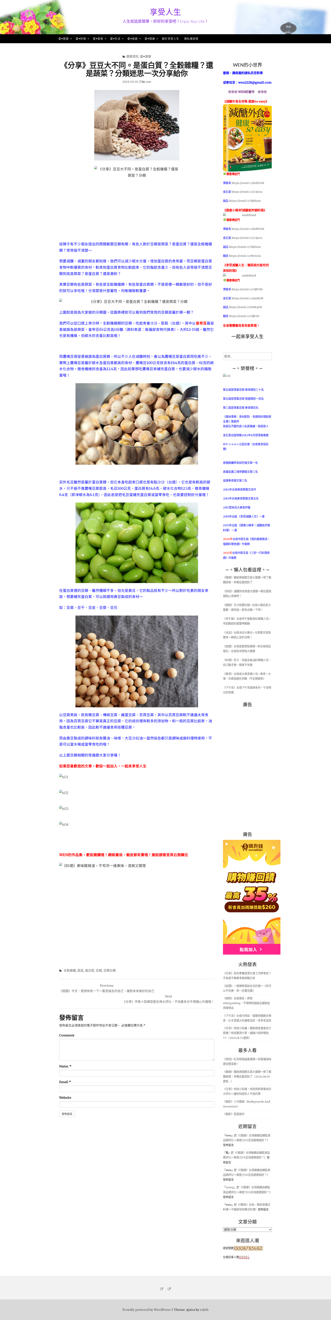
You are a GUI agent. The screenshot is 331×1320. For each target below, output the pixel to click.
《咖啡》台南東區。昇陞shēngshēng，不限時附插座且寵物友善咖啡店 (246, 1003)
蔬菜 (80, 970)
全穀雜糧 (70, 970)
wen (148, 81)
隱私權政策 (191, 38)
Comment (66, 1035)
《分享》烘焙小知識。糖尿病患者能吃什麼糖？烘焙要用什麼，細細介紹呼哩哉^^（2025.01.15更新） (247, 1032)
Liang (230, 1187)
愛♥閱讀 (150, 38)
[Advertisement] (251, 767)
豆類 (99, 970)
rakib (204, 1310)
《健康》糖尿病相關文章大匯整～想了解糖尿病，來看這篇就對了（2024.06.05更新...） (247, 1076)
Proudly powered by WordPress (146, 1310)
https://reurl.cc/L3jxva (247, 192)
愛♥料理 (81, 38)
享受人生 (165, 11)
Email (65, 1082)
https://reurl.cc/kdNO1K (248, 183)
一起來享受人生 (247, 336)
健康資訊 (132, 56)
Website (65, 1098)
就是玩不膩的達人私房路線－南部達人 (246, 426)
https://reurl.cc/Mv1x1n (245, 256)
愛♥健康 (63, 38)
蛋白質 (89, 970)
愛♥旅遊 (132, 38)
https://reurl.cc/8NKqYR (245, 307)
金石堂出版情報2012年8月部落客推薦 (246, 435)
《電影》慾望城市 (233, 1114)
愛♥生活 (115, 38)
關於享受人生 (170, 38)
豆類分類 (109, 970)
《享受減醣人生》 (248, 516)
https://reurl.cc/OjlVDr (244, 316)
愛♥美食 (98, 38)
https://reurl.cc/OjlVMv (247, 289)
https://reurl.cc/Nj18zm (245, 201)
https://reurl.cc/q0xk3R (247, 298)
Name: (65, 1066)
